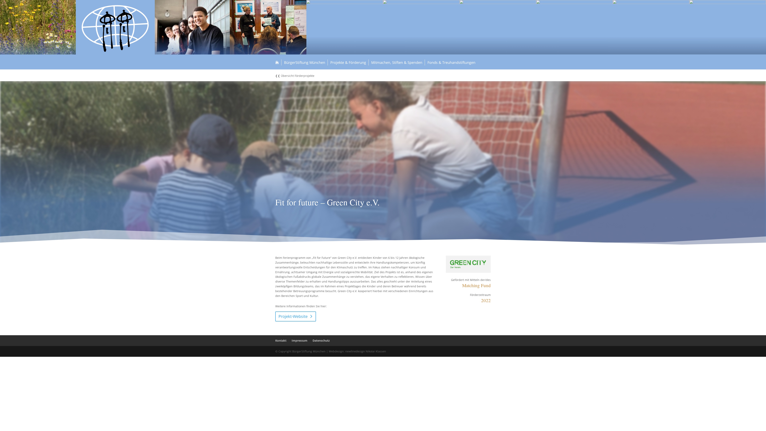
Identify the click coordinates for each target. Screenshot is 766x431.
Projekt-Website (293, 316)
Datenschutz (321, 340)
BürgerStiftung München (304, 62)
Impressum (299, 340)
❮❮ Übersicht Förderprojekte (294, 76)
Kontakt (280, 340)
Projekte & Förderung (348, 62)
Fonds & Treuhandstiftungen (451, 62)
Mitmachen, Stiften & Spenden (396, 62)
